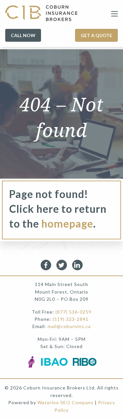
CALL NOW (23, 35)
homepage (67, 223)
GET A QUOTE (96, 35)
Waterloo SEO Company (65, 402)
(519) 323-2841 (70, 319)
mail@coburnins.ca (69, 326)
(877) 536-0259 (73, 312)
